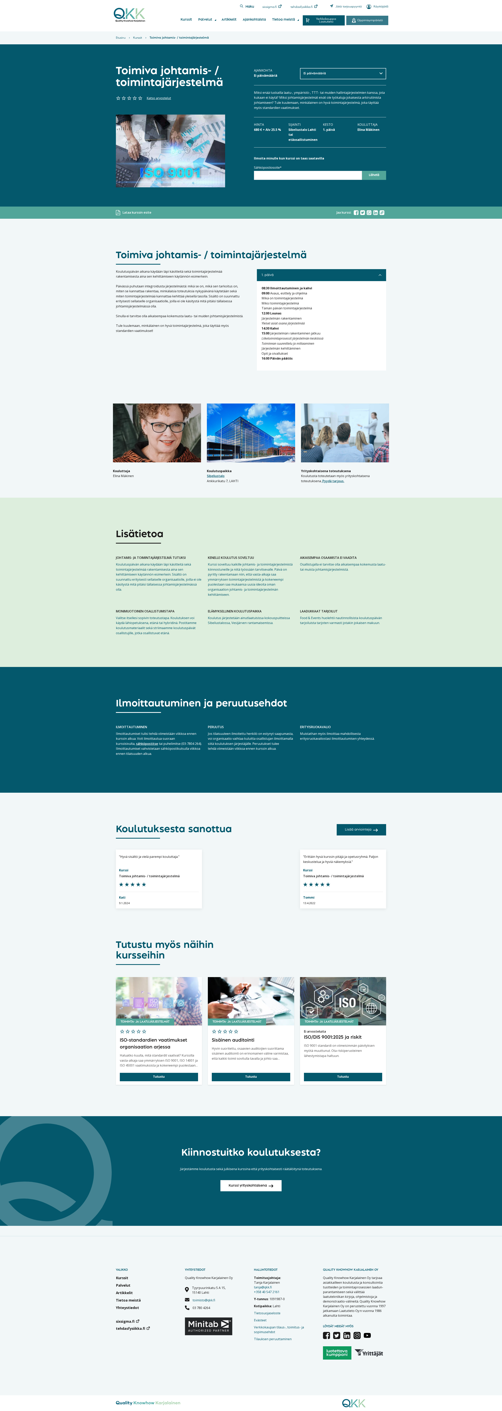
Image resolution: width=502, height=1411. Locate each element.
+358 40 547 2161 (266, 1292)
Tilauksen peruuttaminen (273, 1339)
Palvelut (205, 19)
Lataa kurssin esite (137, 212)
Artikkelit (229, 19)
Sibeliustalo (216, 476)
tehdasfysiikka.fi (302, 7)
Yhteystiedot (127, 1307)
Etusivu (121, 37)
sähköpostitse (147, 743)
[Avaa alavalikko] (215, 20)
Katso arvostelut (159, 98)
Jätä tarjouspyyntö (349, 6)
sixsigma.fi (269, 7)
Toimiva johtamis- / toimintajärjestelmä (149, 876)
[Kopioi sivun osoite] (382, 212)
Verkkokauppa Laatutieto (326, 20)
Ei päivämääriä (315, 73)
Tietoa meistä (283, 19)
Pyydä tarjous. (333, 481)
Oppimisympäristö (370, 20)
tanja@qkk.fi (263, 1287)
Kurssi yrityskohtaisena (248, 1185)
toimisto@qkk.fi (204, 1300)
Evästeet (260, 1320)
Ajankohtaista (254, 19)
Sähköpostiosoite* (268, 167)
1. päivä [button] (268, 275)
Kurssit (186, 19)
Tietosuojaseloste (267, 1313)
